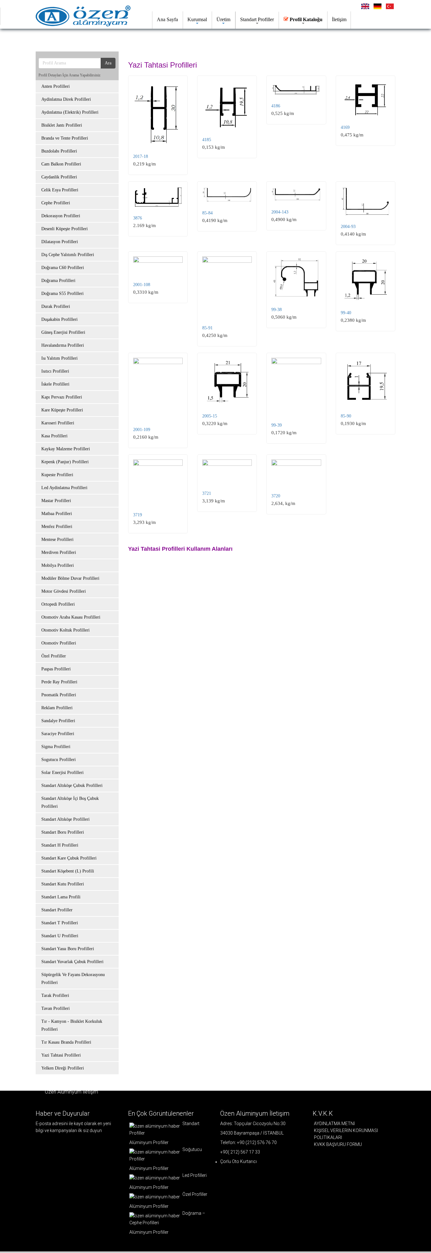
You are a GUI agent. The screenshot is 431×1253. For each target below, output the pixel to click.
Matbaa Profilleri (56, 513)
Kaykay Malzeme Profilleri (65, 449)
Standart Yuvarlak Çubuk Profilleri (72, 961)
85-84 (207, 213)
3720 (275, 496)
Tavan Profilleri (55, 1008)
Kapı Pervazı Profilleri (61, 397)
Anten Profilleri (55, 86)
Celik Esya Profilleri (59, 190)
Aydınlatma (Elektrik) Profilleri (69, 112)
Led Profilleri (194, 1175)
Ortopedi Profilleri (58, 604)
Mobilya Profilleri (57, 565)
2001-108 (141, 284)
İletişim (339, 19)
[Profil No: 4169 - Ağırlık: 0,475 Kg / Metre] (365, 99)
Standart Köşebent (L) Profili (67, 871)
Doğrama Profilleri (58, 280)
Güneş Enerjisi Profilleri (63, 332)
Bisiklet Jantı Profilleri (61, 125)
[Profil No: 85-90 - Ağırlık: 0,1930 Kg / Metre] (365, 381)
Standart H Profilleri (59, 845)
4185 (206, 139)
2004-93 (348, 226)
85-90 (346, 416)
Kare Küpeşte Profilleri (62, 410)
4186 (275, 106)
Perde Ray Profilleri (59, 682)
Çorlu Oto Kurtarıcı (238, 1161)
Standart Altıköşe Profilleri (65, 819)
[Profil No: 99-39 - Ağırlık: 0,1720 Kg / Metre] (296, 386)
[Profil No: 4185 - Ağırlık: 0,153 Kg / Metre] (227, 105)
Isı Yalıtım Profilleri (59, 358)
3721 (206, 493)
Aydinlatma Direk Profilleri (66, 99)
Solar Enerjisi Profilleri (62, 772)
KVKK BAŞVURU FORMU (338, 1144)
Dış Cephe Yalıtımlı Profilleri (67, 254)
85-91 (207, 328)
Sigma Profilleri (55, 746)
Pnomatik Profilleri (58, 694)
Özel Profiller (53, 656)
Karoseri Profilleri (57, 423)
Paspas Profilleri (56, 669)
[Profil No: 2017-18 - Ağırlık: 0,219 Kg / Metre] (158, 113)
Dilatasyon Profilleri (59, 241)
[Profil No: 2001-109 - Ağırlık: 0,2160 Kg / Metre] (158, 388)
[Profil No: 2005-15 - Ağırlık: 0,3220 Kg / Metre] (227, 382)
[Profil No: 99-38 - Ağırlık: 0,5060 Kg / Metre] (296, 277)
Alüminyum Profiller (148, 1142)
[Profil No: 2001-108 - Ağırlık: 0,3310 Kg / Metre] (158, 265)
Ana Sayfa (167, 19)
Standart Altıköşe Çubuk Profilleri (72, 785)
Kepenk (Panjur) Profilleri (65, 461)
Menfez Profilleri (56, 526)
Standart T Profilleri (59, 922)
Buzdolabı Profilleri (59, 151)
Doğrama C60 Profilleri (62, 267)
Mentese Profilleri (57, 539)
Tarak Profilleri (55, 995)
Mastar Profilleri (56, 500)
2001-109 (141, 429)
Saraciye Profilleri (57, 733)
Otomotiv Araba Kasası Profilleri (70, 617)
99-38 (276, 309)
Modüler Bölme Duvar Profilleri (70, 578)
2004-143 (279, 212)
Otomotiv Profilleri (58, 643)
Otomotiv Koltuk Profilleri (65, 630)
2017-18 (140, 156)
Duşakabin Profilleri (59, 319)
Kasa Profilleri (54, 436)
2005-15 (209, 416)
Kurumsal (197, 19)
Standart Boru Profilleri (62, 832)
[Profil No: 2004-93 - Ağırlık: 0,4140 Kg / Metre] (365, 201)
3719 (137, 515)
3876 (137, 218)
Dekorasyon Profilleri (60, 215)
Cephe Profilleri (55, 203)
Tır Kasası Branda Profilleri (66, 1042)
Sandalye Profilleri (58, 720)
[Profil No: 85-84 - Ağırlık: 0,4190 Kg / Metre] (227, 194)
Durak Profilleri (55, 306)
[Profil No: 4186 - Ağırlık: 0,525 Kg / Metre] (296, 88)
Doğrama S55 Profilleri (62, 293)
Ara (108, 63)
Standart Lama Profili (60, 897)
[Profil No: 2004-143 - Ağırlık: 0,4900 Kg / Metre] (296, 193)
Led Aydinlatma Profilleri (64, 487)
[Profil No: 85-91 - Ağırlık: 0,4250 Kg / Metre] (227, 287)
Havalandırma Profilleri (62, 345)
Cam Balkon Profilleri (61, 164)
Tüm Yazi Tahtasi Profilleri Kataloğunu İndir (99, 39)
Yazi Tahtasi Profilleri (61, 1055)
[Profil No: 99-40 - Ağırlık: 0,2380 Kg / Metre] (365, 279)
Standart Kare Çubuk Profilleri (69, 858)
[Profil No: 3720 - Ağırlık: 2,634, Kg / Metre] (296, 472)
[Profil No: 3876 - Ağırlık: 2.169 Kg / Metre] (158, 197)
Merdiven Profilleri (58, 552)
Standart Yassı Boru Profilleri (67, 948)
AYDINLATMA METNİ (334, 1123)
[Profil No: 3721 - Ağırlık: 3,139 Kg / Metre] (227, 471)
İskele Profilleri (55, 384)
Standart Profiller (257, 19)
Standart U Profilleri (59, 935)
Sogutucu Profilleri (58, 759)
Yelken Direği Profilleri (62, 1068)
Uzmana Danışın (189, 39)
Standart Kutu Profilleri (62, 884)
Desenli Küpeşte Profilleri (64, 228)
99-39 (276, 425)
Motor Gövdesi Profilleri (63, 591)
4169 (345, 127)
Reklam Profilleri (57, 707)
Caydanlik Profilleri (59, 177)
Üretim (223, 19)
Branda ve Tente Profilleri (64, 138)
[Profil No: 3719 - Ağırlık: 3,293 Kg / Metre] (158, 482)
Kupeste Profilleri (57, 474)
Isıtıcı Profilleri (55, 371)
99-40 (346, 312)
